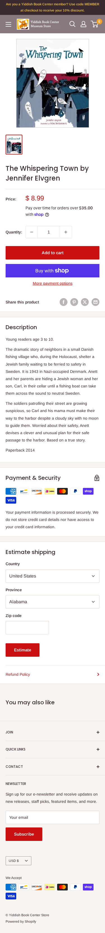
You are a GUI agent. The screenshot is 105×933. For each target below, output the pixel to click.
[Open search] (72, 24)
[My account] (83, 24)
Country (13, 564)
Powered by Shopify (21, 921)
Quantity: (14, 232)
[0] (94, 24)
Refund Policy (18, 674)
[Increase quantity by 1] (66, 232)
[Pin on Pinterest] (74, 302)
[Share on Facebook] (63, 302)
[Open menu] (8, 24)
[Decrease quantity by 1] (32, 232)
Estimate (22, 649)
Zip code (14, 615)
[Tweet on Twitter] (85, 302)
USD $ (14, 861)
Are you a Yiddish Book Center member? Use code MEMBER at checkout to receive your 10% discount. (52, 7)
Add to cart (53, 252)
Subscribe (24, 834)
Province (14, 590)
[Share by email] (95, 302)
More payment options (53, 283)
